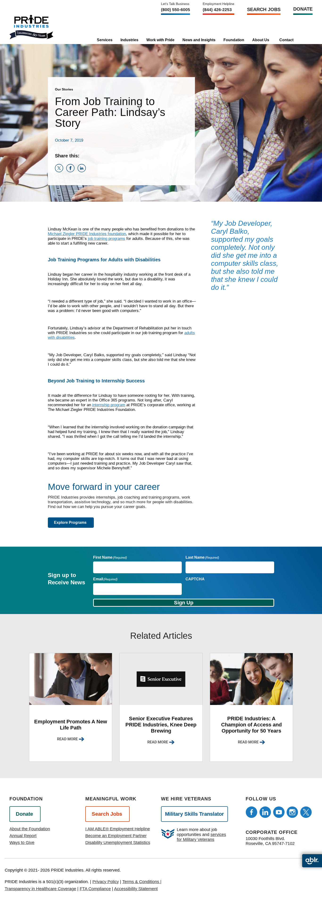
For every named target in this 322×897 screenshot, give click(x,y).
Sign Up (183, 603)
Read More (67, 739)
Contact (286, 40)
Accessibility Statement (136, 888)
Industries (129, 40)
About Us (260, 40)
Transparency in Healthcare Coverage (40, 888)
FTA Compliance (95, 888)
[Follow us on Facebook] (251, 812)
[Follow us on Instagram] (292, 812)
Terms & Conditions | (141, 881)
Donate (303, 9)
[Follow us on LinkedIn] (265, 812)
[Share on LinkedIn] (83, 171)
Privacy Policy (105, 881)
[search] (303, 38)
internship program (108, 405)
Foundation (233, 40)
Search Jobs (264, 9)
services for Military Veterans (201, 837)
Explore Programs (70, 522)
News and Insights (198, 40)
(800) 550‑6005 (175, 9)
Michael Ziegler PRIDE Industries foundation (87, 234)
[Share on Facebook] (72, 171)
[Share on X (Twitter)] (60, 171)
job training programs (106, 238)
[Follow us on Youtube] (279, 812)
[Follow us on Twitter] (306, 812)
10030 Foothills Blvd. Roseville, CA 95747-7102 (270, 841)
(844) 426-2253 (217, 9)
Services (104, 40)
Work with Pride (160, 40)
